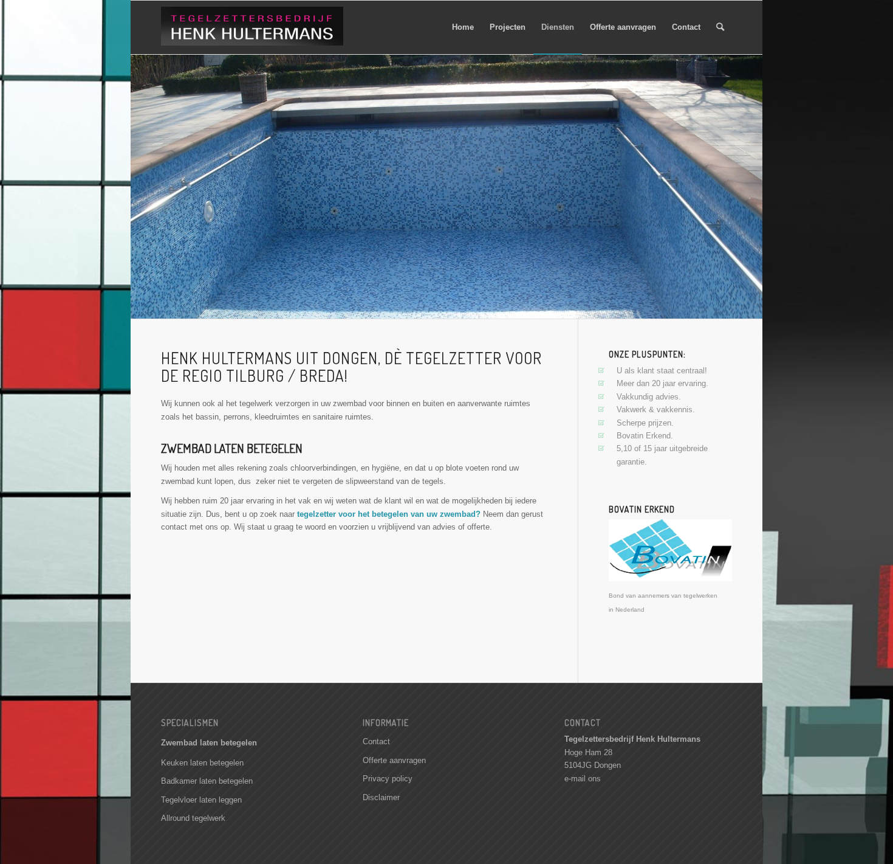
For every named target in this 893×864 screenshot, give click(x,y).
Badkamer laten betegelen (207, 781)
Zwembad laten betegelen (209, 742)
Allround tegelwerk (193, 818)
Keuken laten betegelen (202, 762)
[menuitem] (463, 27)
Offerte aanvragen (394, 760)
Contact (376, 741)
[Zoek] (720, 27)
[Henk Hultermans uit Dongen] (252, 33)
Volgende (751, 186)
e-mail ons (582, 778)
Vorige (141, 186)
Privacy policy (387, 778)
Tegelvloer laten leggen (201, 799)
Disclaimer (381, 797)
